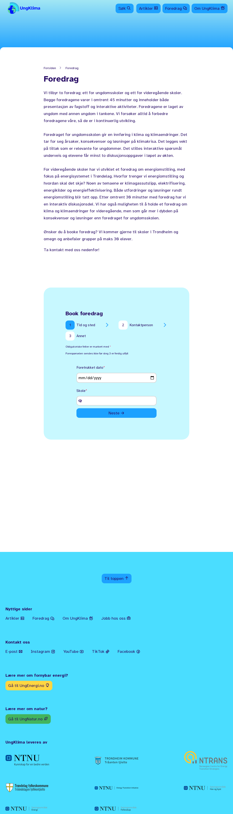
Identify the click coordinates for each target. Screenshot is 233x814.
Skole (81, 390)
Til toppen (114, 578)
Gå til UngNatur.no (26, 718)
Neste (114, 413)
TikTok (99, 651)
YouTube (71, 651)
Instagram (41, 651)
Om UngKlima (207, 8)
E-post (12, 651)
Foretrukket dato (89, 367)
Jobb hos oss (114, 618)
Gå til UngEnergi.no (26, 685)
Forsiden (50, 68)
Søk (122, 8)
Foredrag (174, 8)
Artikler (146, 8)
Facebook (127, 651)
